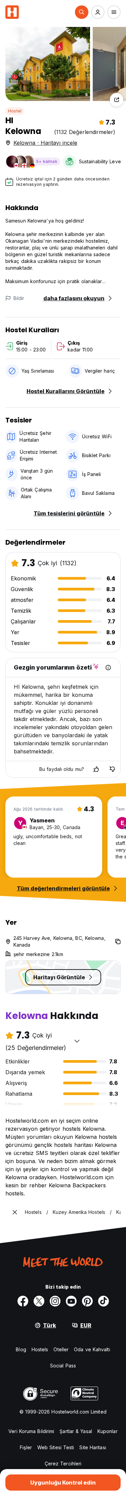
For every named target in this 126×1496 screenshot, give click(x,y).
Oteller (61, 1349)
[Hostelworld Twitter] (39, 1301)
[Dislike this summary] (112, 769)
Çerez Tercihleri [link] (63, 1463)
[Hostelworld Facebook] (22, 1301)
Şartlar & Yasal (75, 1431)
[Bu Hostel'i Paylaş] (116, 99)
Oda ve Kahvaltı (92, 1349)
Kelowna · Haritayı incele (45, 142)
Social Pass (63, 1365)
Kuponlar (107, 1431)
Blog (21, 1349)
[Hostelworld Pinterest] (87, 1301)
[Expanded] (15, 1212)
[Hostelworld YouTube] (71, 1301)
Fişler (26, 1447)
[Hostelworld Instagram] (55, 1301)
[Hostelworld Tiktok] (103, 1301)
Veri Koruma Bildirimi (31, 1431)
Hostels (40, 1349)
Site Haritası (92, 1447)
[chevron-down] (77, 1041)
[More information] (108, 668)
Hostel (15, 110)
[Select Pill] (81, 12)
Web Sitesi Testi (55, 1447)
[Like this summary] (96, 769)
